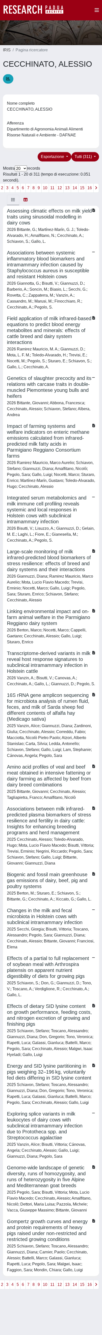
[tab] (13, 200)
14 (75, 188)
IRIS (7, 50)
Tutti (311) (84, 157)
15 (82, 188)
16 (89, 188)
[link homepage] (36, 10)
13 (67, 188)
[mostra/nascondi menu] (97, 10)
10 (45, 188)
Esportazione (53, 157)
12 (59, 188)
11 (52, 188)
